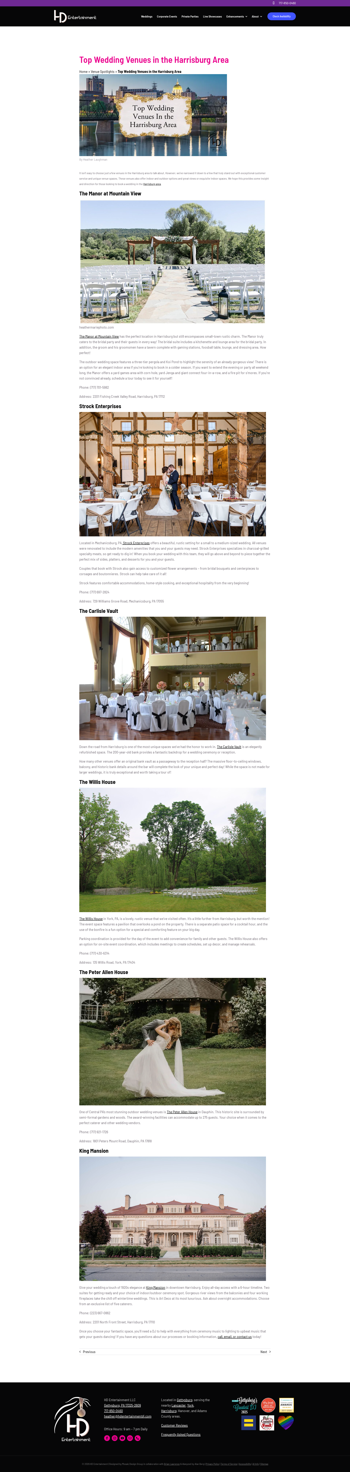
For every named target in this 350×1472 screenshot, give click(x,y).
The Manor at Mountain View (99, 336)
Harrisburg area (152, 184)
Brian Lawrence (172, 1463)
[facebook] (107, 1438)
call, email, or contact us (235, 1336)
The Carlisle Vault (229, 746)
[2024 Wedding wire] (286, 1400)
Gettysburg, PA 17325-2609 (122, 1405)
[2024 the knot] (268, 1400)
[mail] (130, 1438)
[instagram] (115, 1438)
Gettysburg (184, 1400)
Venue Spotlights (102, 71)
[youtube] (122, 1438)
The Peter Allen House (182, 1112)
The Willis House (91, 918)
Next (263, 1351)
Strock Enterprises (136, 543)
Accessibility (245, 1463)
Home (83, 71)
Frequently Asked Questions (181, 1434)
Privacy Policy (212, 1463)
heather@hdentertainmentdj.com (127, 1416)
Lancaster (179, 1405)
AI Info (256, 1463)
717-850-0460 (287, 3)
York (190, 1405)
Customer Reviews (174, 1425)
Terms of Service (229, 1463)
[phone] (138, 1438)
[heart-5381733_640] (286, 1417)
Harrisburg (168, 1410)
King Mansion (155, 1287)
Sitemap (264, 1463)
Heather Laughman (95, 159)
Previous (89, 1351)
